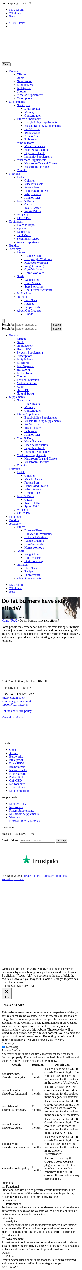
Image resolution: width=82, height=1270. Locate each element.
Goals (20, 276)
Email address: (11, 840)
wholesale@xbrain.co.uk (16, 701)
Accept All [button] (28, 985)
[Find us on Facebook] (4, 727)
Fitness (21, 252)
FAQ (14, 620)
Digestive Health (34, 153)
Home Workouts (34, 272)
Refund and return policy (17, 711)
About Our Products (29, 310)
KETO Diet (24, 218)
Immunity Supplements (38, 156)
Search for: (8, 324)
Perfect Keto (24, 373)
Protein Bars (31, 187)
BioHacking (24, 293)
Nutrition (14, 173)
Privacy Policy (31, 875)
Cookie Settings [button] (11, 985)
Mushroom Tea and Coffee (40, 163)
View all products (12, 717)
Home (5, 620)
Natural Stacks (25, 393)
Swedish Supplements (30, 95)
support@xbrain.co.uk (15, 704)
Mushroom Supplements (31, 160)
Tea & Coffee (32, 207)
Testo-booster (32, 132)
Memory (29, 112)
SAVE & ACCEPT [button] (13, 1266)
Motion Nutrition (27, 383)
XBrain (21, 74)
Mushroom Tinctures (36, 166)
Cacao (28, 204)
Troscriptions (24, 98)
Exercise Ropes (26, 225)
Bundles (14, 245)
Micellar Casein (33, 184)
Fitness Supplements (29, 118)
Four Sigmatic (25, 366)
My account (16, 9)
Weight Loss (31, 279)
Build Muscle (32, 283)
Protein (21, 177)
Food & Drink (25, 201)
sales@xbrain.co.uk (13, 697)
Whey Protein (32, 194)
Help (12, 16)
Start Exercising (33, 286)
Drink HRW (24, 349)
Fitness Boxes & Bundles (24, 820)
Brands (13, 71)
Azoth (20, 386)
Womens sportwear (28, 242)
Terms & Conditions (54, 875)
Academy (15, 249)
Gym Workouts (33, 269)
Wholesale (15, 13)
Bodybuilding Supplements (40, 122)
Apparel (22, 228)
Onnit (20, 77)
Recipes (29, 303)
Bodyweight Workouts (38, 259)
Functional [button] (8, 1182)
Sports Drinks (32, 211)
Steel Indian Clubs (28, 238)
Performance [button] (9, 1200)
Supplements (17, 101)
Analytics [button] (7, 1217)
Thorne (21, 91)
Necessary (12, 1047)
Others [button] (6, 1252)
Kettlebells (23, 231)
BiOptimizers (25, 84)
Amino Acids (32, 136)
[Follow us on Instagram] (4, 733)
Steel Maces (24, 235)
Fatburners (30, 139)
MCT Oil (22, 214)
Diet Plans (30, 300)
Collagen (29, 180)
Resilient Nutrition (28, 379)
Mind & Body (25, 142)
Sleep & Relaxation (36, 149)
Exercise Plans (33, 255)
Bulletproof (24, 88)
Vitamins (22, 170)
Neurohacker (24, 81)
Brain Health (32, 108)
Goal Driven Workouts (38, 290)
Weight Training (34, 266)
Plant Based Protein (36, 190)
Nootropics (23, 105)
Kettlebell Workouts (36, 262)
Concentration (32, 115)
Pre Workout (32, 129)
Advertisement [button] (10, 1235)
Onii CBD (23, 390)
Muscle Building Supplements (42, 125)
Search (57, 324)
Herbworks (23, 369)
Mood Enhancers (34, 146)
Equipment (15, 221)
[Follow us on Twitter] (4, 739)
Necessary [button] (8, 1043)
